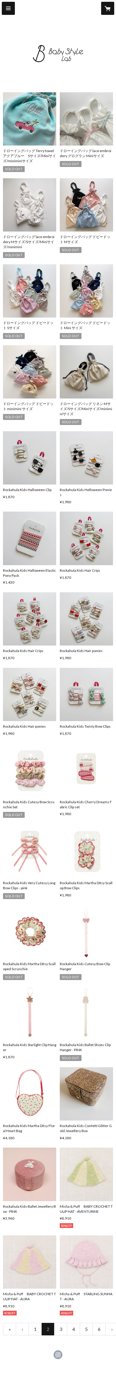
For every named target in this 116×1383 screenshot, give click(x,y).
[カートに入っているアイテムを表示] (107, 8)
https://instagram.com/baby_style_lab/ (58, 1354)
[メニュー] (8, 8)
